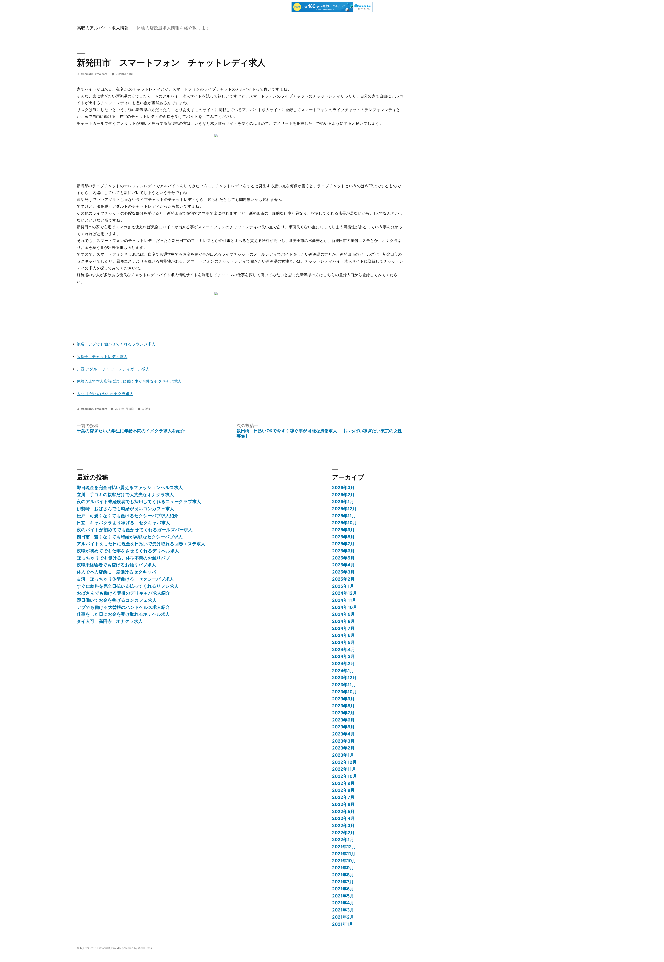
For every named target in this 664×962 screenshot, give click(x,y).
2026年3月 (343, 487)
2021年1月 (342, 924)
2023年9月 (343, 698)
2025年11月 (344, 515)
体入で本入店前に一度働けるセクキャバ (116, 572)
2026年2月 (343, 494)
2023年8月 (343, 705)
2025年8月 (343, 536)
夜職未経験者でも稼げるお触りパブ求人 (116, 564)
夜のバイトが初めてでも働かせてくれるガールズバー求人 (134, 529)
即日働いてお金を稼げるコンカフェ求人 (116, 600)
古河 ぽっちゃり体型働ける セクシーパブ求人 (125, 579)
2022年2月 (343, 832)
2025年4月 (343, 564)
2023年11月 (344, 684)
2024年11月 (344, 600)
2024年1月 (343, 670)
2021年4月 (343, 902)
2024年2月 (343, 663)
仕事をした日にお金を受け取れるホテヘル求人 (123, 614)
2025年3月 (343, 572)
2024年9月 (343, 614)
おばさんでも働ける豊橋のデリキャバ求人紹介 (123, 593)
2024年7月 (343, 628)
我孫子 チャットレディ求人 (102, 356)
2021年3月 (343, 910)
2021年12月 (344, 846)
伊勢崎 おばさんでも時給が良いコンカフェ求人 (125, 508)
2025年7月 (343, 543)
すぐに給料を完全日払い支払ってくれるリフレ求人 (127, 586)
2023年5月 (343, 726)
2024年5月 (343, 642)
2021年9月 (343, 867)
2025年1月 (343, 586)
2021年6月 (343, 888)
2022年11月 (344, 769)
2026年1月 (343, 501)
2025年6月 (343, 550)
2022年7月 (343, 797)
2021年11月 (343, 853)
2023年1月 (343, 755)
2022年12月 (344, 762)
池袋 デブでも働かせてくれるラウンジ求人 (116, 344)
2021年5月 (343, 895)
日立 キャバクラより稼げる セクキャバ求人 (123, 522)
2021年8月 (343, 874)
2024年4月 (343, 649)
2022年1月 (343, 839)
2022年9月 (343, 783)
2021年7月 (343, 881)
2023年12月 (344, 677)
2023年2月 (343, 748)
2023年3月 (343, 741)
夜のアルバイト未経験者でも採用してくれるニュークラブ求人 (139, 501)
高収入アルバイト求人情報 (102, 27)
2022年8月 (343, 790)
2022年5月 (343, 811)
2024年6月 (343, 635)
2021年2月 (343, 917)
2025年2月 (343, 579)
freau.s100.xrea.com (94, 74)
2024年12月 (344, 593)
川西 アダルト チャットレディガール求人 (113, 369)
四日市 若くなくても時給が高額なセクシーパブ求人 (130, 536)
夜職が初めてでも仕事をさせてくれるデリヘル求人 (128, 550)
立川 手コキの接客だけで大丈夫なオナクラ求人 (125, 494)
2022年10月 (344, 776)
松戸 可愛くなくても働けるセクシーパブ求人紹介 (127, 515)
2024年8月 (343, 621)
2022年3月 (343, 825)
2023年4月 (343, 734)
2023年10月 (344, 691)
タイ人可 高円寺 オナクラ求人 (110, 621)
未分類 (146, 408)
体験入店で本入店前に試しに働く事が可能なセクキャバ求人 (129, 381)
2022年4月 (343, 818)
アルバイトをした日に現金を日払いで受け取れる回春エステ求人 (141, 543)
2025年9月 (343, 529)
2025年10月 (344, 522)
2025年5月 (343, 558)
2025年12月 (344, 508)
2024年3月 (343, 656)
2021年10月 (344, 860)
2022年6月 (343, 804)
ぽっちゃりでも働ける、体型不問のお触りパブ (123, 558)
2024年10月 (344, 607)
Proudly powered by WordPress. (132, 948)
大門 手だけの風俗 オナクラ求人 (105, 393)
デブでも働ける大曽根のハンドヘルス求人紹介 (123, 607)
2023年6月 (343, 719)
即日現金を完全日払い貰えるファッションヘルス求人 (130, 487)
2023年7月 (343, 712)
